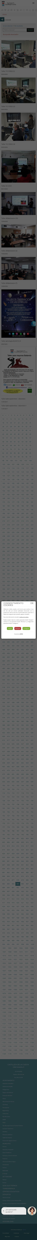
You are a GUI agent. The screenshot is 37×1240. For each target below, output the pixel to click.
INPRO (21, 634)
